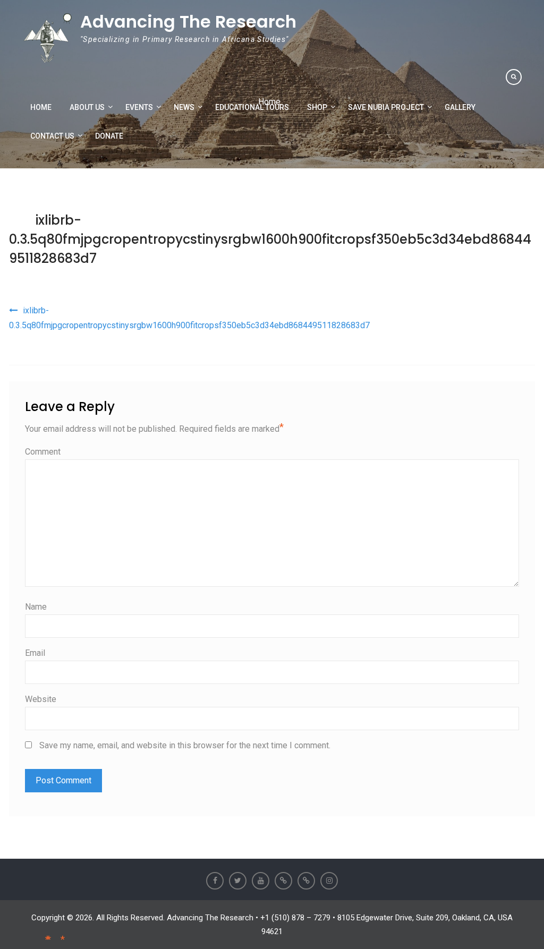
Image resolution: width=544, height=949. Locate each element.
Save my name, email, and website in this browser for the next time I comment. (184, 745)
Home (41, 107)
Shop (317, 107)
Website (40, 699)
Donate (109, 136)
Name (36, 607)
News (184, 107)
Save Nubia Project (386, 107)
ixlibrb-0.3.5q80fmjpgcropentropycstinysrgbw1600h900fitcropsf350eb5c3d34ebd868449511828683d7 (270, 239)
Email (35, 653)
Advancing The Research (188, 21)
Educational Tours (252, 107)
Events (139, 107)
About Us (87, 107)
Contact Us (52, 136)
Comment (43, 452)
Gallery (460, 107)
